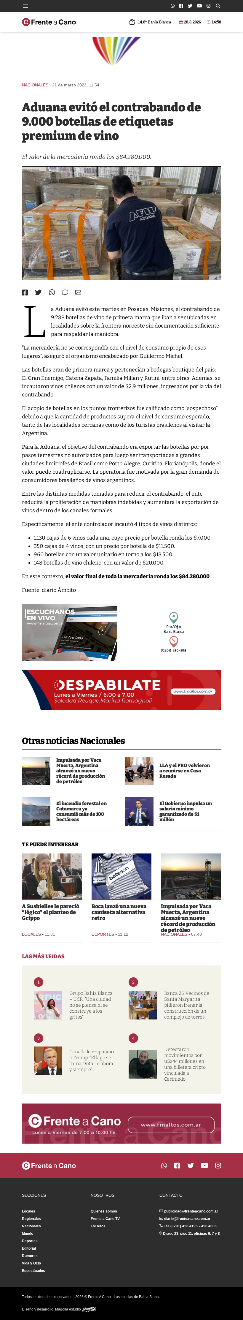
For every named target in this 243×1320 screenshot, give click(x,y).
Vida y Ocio (31, 1263)
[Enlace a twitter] (190, 6)
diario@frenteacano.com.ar (187, 1219)
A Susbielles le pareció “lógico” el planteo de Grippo (50, 912)
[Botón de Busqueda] (218, 6)
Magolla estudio (68, 1309)
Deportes (103, 934)
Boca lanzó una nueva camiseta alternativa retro (119, 912)
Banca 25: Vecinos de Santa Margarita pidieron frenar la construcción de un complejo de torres (186, 1005)
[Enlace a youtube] (199, 5)
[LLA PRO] (139, 771)
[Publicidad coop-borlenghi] (121, 57)
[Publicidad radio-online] (69, 632)
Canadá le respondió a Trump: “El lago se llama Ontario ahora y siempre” (91, 1060)
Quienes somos (104, 1211)
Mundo (27, 1234)
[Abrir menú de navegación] (25, 6)
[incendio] (36, 811)
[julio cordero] (139, 811)
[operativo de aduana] (121, 223)
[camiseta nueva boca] (122, 876)
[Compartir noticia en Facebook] (25, 292)
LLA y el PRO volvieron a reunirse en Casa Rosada (184, 771)
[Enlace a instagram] (208, 6)
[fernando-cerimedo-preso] (143, 1064)
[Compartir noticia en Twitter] (38, 292)
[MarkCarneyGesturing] (48, 1060)
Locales (31, 934)
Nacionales (35, 85)
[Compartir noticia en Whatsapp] (52, 292)
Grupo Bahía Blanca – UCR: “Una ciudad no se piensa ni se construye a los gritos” (91, 1005)
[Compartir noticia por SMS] (65, 292)
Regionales (31, 1219)
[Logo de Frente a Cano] (49, 22)
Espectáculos (33, 1271)
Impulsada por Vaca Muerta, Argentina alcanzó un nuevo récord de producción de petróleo (80, 770)
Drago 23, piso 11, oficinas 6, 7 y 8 (191, 1234)
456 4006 (209, 1226)
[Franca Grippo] (52, 876)
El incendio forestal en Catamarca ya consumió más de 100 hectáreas (81, 811)
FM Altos (98, 1226)
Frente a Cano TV (105, 1219)
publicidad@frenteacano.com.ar (191, 1211)
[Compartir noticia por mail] (78, 292)
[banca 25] (143, 1005)
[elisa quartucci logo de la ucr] (48, 1005)
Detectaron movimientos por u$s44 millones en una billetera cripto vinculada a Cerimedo (185, 1064)
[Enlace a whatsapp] (173, 6)
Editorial (29, 1248)
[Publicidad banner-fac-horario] (121, 1123)
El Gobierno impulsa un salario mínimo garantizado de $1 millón (185, 811)
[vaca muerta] (36, 771)
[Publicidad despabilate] (121, 690)
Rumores (30, 1256)
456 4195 (190, 1226)
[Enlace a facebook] (181, 6)
